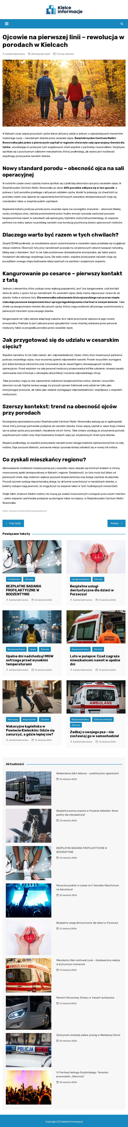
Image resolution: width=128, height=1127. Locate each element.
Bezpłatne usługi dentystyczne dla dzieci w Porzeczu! (92, 590)
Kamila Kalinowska (15, 54)
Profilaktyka (14, 579)
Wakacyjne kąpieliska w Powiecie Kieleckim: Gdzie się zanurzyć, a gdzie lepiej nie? (30, 730)
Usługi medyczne (80, 579)
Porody (60, 54)
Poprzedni (15, 523)
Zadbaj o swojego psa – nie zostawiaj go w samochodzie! (94, 734)
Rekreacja (13, 719)
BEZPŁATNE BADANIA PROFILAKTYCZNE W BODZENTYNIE (23, 590)
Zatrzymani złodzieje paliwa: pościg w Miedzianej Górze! (88, 1035)
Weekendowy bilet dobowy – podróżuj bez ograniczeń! (87, 773)
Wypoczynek (29, 719)
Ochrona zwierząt (103, 719)
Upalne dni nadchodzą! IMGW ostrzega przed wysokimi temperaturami (29, 660)
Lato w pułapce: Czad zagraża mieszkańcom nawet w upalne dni (95, 660)
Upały (33, 649)
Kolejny (115, 523)
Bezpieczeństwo (16, 649)
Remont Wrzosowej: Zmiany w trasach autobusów (85, 997)
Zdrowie (69, 54)
